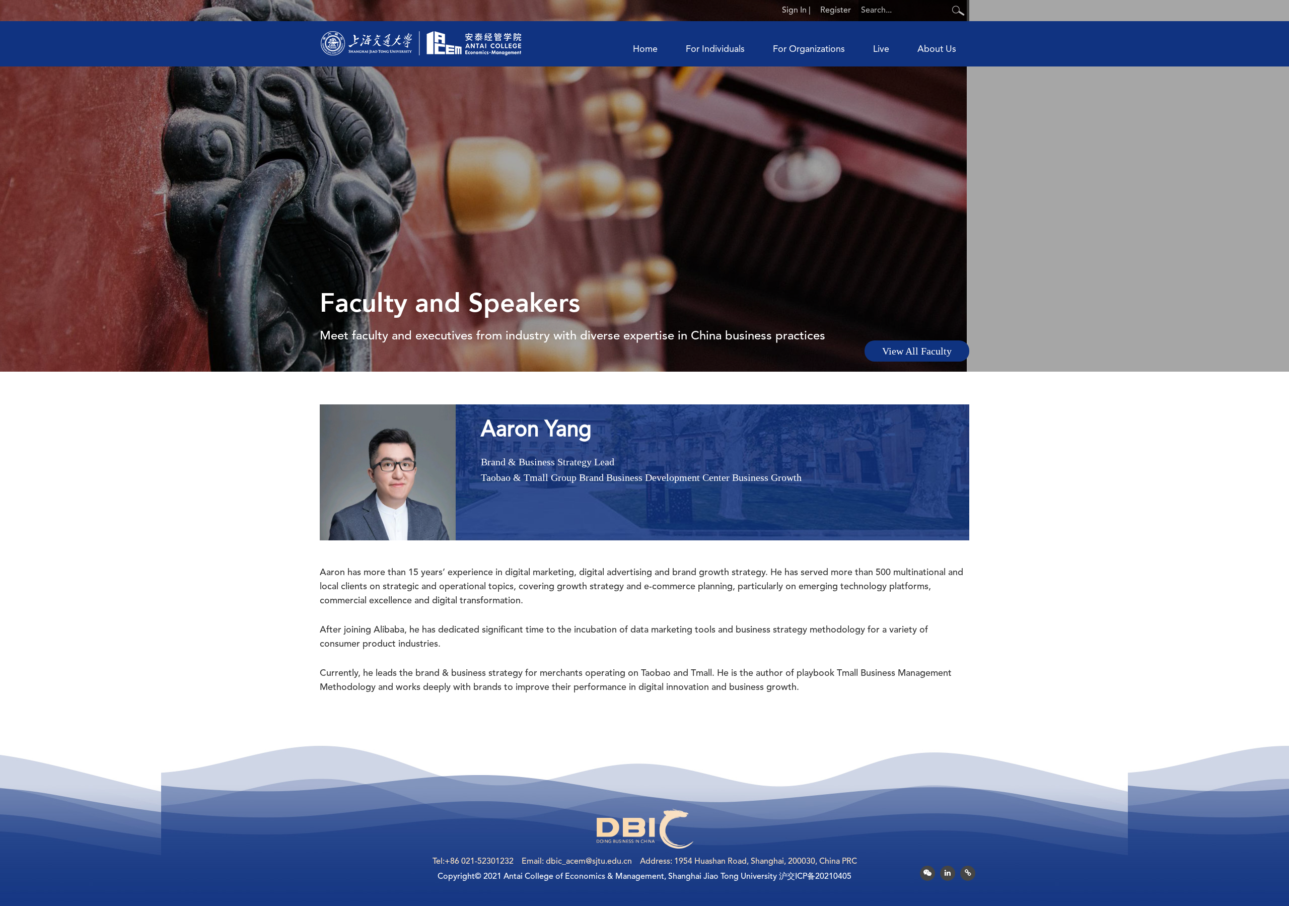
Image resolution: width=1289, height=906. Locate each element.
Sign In (794, 11)
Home (645, 49)
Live (881, 49)
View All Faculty (917, 351)
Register (835, 11)
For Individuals (715, 49)
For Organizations (809, 49)
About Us (936, 49)
